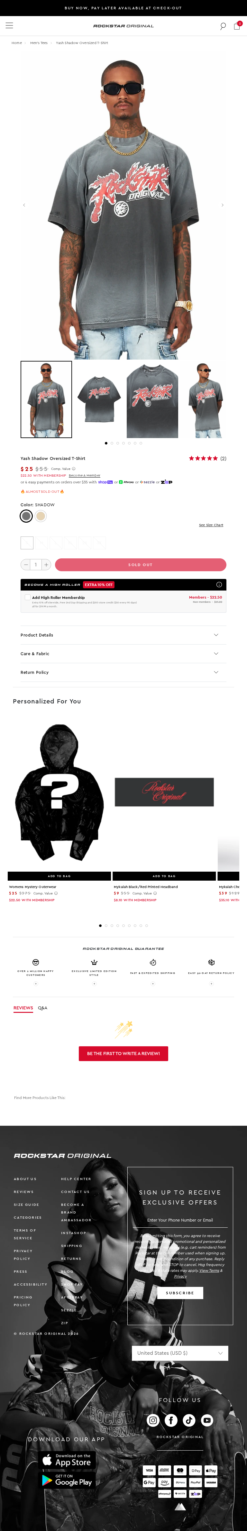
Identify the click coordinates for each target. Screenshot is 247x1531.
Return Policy (35, 672)
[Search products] (223, 26)
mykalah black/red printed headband (146, 887)
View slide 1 (106, 443)
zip (64, 1323)
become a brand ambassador (76, 1212)
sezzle (69, 1310)
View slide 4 (123, 443)
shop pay (72, 1284)
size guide (26, 1204)
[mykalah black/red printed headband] (164, 793)
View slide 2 (112, 443)
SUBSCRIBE (180, 1293)
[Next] (222, 205)
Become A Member (84, 475)
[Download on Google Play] (67, 1480)
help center (76, 1179)
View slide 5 (129, 443)
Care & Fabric (35, 654)
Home (17, 43)
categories (28, 1217)
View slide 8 (141, 925)
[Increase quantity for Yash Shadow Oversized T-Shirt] (46, 564)
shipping (71, 1246)
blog (67, 1271)
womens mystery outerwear (32, 887)
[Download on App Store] (67, 1460)
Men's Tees (39, 43)
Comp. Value (60, 469)
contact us (75, 1192)
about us (25, 1179)
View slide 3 (117, 443)
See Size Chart (211, 525)
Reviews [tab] (23, 1008)
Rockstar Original (180, 1437)
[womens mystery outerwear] (59, 793)
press (20, 1271)
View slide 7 (141, 443)
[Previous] (25, 205)
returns (71, 1259)
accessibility (31, 1284)
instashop (73, 1233)
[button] (237, 25)
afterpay (72, 1297)
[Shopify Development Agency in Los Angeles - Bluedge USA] (180, 1506)
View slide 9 (146, 925)
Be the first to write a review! (123, 1053)
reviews (24, 1192)
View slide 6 (135, 443)
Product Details (37, 635)
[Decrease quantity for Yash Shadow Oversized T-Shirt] (25, 564)
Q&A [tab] (42, 1008)
